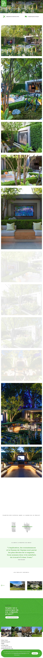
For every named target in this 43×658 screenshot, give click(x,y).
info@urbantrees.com (7, 648)
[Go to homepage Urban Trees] (4, 3)
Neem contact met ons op (12, 617)
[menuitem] (2, 10)
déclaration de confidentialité (19, 653)
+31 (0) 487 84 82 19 (6, 647)
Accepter (35, 653)
